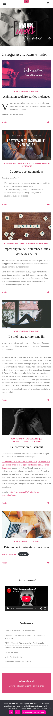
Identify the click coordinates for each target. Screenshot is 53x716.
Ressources (34, 91)
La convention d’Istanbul (26, 447)
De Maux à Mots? (11, 652)
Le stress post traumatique (27, 171)
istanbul (26, 442)
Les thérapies (26, 166)
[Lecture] (8, 608)
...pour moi (7, 163)
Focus (31, 163)
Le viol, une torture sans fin (26, 336)
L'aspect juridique (27, 243)
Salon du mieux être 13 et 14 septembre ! (20, 631)
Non (17, 712)
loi (47, 243)
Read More (47, 122)
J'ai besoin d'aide (42, 163)
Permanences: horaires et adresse (17, 648)
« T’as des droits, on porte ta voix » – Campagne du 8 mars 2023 (25, 637)
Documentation (21, 91)
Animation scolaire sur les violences (26, 96)
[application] (26, 598)
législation (36, 442)
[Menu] (4, 4)
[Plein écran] (45, 608)
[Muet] (41, 608)
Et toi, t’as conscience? (13, 657)
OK (11, 712)
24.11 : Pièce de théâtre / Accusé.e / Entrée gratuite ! (25, 643)
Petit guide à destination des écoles (26, 547)
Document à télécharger (9, 554)
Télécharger (23, 554)
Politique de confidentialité (33, 712)
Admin (4, 122)
